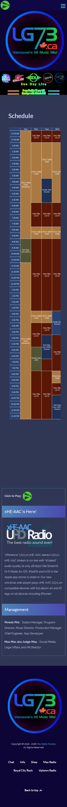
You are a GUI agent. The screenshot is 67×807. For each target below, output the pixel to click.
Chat (11, 762)
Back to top (32, 790)
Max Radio (49, 762)
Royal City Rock (23, 770)
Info (22, 762)
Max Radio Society (46, 744)
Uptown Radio (47, 770)
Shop (34, 762)
